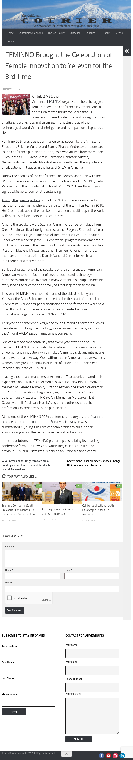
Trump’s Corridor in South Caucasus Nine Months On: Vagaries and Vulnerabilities (19, 510)
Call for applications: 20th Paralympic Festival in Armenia (98, 510)
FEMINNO (54, 102)
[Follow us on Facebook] (101, 755)
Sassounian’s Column (31, 32)
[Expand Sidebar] (127, 51)
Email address (9, 646)
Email (68, 570)
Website (9, 582)
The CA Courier (56, 32)
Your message (73, 693)
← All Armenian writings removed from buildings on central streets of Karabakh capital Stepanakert (26, 465)
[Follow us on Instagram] (115, 755)
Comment (11, 546)
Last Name (8, 678)
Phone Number (10, 694)
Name (9, 570)
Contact (11, 41)
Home (10, 32)
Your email (71, 662)
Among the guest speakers (21, 200)
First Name (8, 662)
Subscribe (75, 32)
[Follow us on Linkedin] (122, 755)
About (106, 32)
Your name (71, 645)
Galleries (90, 32)
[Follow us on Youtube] (108, 755)
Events (118, 32)
